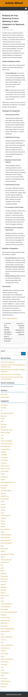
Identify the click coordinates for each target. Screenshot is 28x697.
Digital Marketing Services (8, 482)
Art (1, 410)
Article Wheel (14, 3)
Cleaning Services (6, 446)
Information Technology (7, 554)
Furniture (3, 518)
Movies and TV (5, 595)
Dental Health (4, 471)
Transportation (5, 673)
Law (2, 565)
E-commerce (4, 485)
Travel (2, 675)
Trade (2, 670)
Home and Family (6, 540)
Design (3, 474)
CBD (2, 438)
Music (2, 598)
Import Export (4, 548)
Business (3, 427)
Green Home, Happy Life (7, 362)
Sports (2, 656)
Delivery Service (5, 468)
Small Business (5, 648)
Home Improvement (6, 543)
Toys (2, 667)
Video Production (5, 681)
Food (2, 512)
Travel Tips (4, 678)
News (2, 601)
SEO (2, 642)
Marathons (4, 581)
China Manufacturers (6, 443)
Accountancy (4, 405)
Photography (4, 609)
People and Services (6, 604)
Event (2, 501)
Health (2, 532)
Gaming (3, 523)
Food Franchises (5, 515)
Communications (5, 449)
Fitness (3, 510)
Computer (3, 452)
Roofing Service (5, 631)
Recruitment (4, 626)
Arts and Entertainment (7, 413)
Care (2, 435)
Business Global (5, 432)
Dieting (3, 479)
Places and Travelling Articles (9, 612)
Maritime (3, 584)
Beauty (3, 418)
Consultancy (4, 460)
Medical (3, 593)
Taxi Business (4, 662)
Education (3, 488)
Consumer (4, 463)
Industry (3, 551)
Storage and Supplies (7, 659)
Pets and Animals (5, 606)
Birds (2, 421)
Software (3, 650)
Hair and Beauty (5, 529)
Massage (3, 590)
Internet (3, 557)
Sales (2, 634)
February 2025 (5, 397)
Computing (4, 454)
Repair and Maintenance (7, 628)
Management (4, 576)
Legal (2, 568)
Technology (4, 664)
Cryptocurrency (5, 466)
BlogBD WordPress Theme (14, 694)
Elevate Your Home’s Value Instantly (11, 374)
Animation (3, 407)
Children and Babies (6, 441)
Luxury (3, 570)
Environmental (5, 499)
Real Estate (4, 623)
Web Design (4, 684)
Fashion (3, 504)
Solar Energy (4, 653)
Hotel (2, 546)
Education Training (6, 490)
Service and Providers (7, 645)
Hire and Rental (5, 537)
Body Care (4, 424)
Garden (3, 526)
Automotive (4, 416)
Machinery (4, 573)
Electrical (3, 493)
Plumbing (3, 615)
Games (3, 521)
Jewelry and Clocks (6, 559)
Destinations (4, 477)
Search (3, 351)
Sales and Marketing (12, 318)
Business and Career (6, 430)
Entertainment (4, 496)
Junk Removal (5, 562)
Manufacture (4, 579)
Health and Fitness (6, 534)
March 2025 (4, 394)
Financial (3, 507)
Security (3, 639)
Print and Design (5, 617)
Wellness (3, 686)
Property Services (6, 620)
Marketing (3, 587)
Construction (4, 457)
